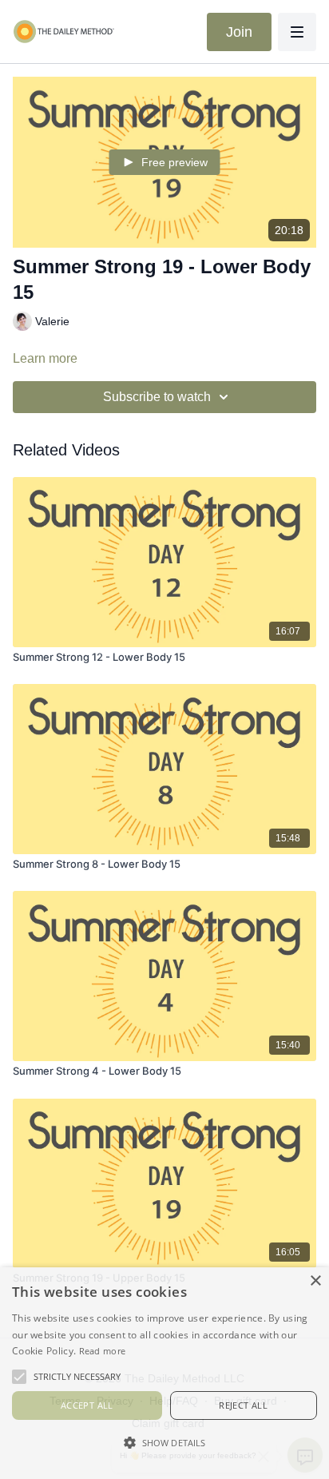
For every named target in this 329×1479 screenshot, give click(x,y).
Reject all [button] (243, 1405)
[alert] (164, 1373)
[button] (164, 1442)
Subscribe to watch (157, 397)
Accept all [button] (87, 1405)
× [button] (315, 1281)
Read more (102, 1351)
